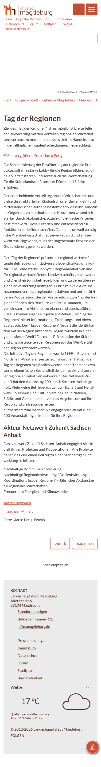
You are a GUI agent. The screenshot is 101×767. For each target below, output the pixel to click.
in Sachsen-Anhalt (18, 511)
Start (8, 100)
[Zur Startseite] (28, 10)
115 (48, 19)
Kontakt (66, 24)
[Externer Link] (37, 36)
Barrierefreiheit (17, 29)
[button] (47, 155)
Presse (7, 19)
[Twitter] (74, 564)
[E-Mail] (86, 564)
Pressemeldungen (32, 640)
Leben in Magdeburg (58, 100)
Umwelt (85, 100)
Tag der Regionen (17, 502)
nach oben (85, 543)
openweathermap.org (35, 714)
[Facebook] (80, 564)
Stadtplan (49, 24)
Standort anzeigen (32, 611)
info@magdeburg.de (34, 626)
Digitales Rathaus (29, 19)
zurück (60, 543)
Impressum (64, 19)
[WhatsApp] (92, 564)
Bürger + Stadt (27, 100)
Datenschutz (15, 24)
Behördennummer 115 (36, 619)
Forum (33, 24)
